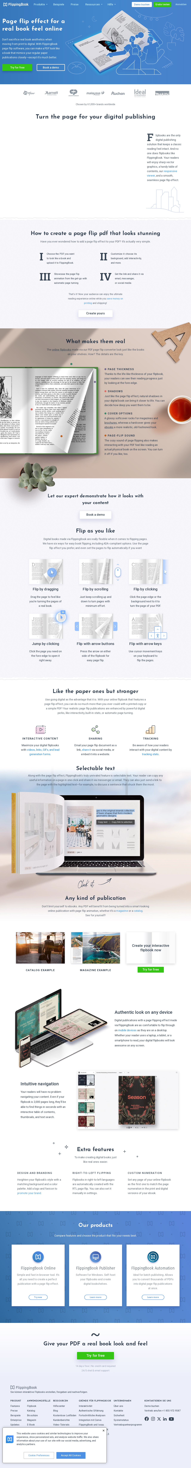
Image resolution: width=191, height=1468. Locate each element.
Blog (55, 1410)
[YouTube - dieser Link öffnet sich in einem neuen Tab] (171, 1418)
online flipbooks (61, 349)
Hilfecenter (59, 1406)
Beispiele (15, 1415)
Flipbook (31, 1406)
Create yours (95, 313)
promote (29, 1193)
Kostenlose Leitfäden (64, 1415)
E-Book (31, 1424)
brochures (110, 422)
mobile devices (127, 1030)
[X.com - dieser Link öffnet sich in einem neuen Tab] (159, 1418)
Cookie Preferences (38, 1455)
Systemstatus (121, 1420)
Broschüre (32, 1415)
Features (15, 1406)
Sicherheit (119, 1415)
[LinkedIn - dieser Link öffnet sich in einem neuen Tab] (165, 1418)
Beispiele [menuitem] (58, 4)
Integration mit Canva (90, 1420)
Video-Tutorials (61, 1424)
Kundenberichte (61, 1420)
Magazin (31, 1420)
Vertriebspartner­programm (128, 1424)
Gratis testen (162, 4)
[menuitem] (40, 4)
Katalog (31, 1410)
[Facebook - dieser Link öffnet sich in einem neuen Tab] (146, 1418)
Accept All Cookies (71, 1455)
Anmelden (181, 4)
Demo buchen (151, 1406)
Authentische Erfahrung (91, 1410)
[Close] (103, 1430)
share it (86, 749)
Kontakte (118, 1410)
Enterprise (15, 1420)
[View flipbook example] (95, 810)
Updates (14, 1424)
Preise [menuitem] (74, 4)
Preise (14, 1410)
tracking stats (150, 754)
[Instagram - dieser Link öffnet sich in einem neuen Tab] (153, 1418)
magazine (122, 910)
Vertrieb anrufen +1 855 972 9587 (162, 1410)
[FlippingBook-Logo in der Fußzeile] (23, 1387)
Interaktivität (85, 1406)
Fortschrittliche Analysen (92, 1415)
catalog (138, 910)
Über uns (118, 1406)
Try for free (17, 67)
